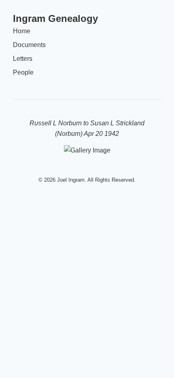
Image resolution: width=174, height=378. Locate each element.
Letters (22, 58)
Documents (29, 44)
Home (21, 31)
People (23, 72)
